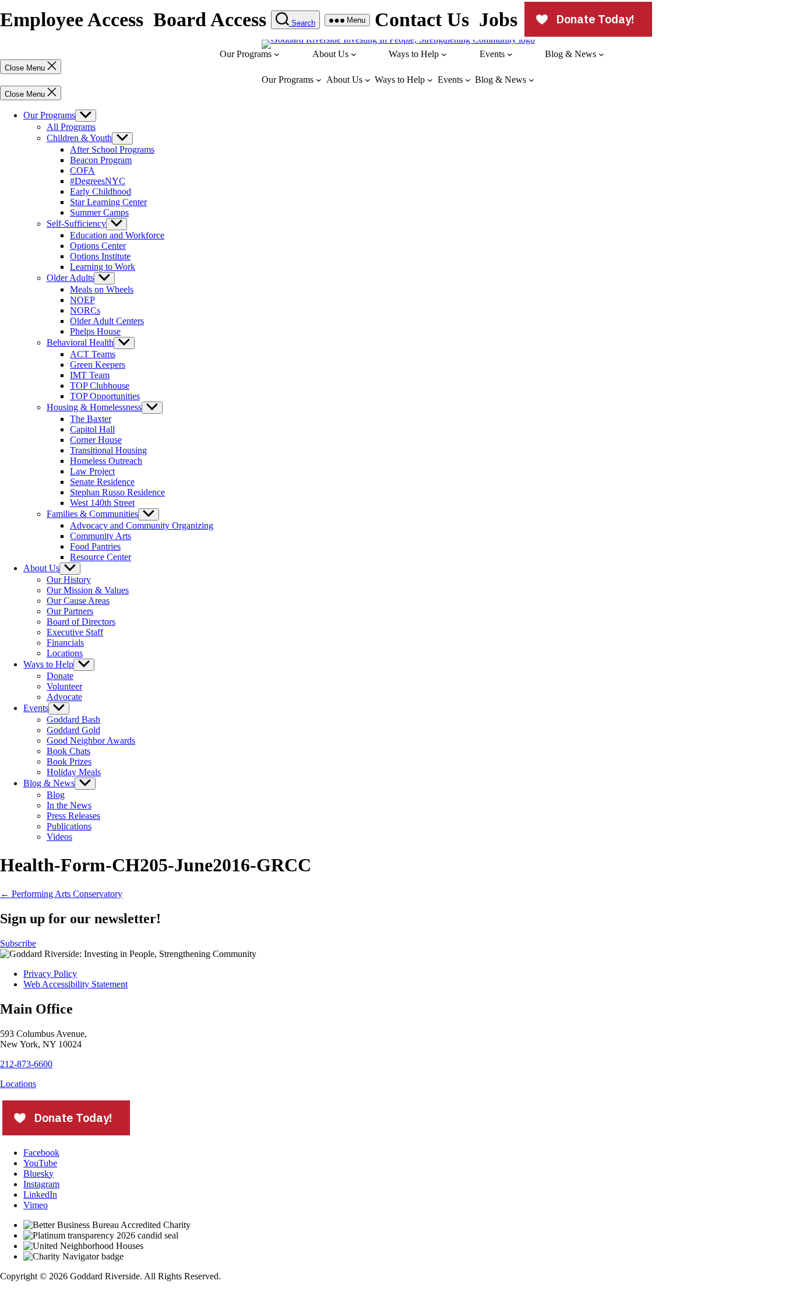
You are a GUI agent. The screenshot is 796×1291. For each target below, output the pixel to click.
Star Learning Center (108, 202)
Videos (59, 837)
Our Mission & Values (88, 590)
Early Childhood (100, 191)
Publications (69, 826)
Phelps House (95, 331)
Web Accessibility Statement (75, 984)
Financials (65, 643)
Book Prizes (69, 761)
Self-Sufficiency (76, 223)
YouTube (40, 1163)
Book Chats (68, 751)
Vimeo (35, 1205)
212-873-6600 (26, 1064)
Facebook (41, 1153)
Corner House (96, 440)
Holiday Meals (74, 772)
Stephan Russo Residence (117, 492)
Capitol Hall (92, 429)
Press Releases (73, 816)
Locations (65, 653)
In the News (69, 805)
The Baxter (90, 419)
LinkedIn (40, 1194)
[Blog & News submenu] (601, 54)
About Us (41, 568)
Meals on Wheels (101, 289)
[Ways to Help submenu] (444, 54)
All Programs (71, 127)
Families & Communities (92, 514)
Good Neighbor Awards (91, 740)
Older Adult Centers (107, 321)
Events (35, 708)
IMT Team (90, 375)
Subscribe (18, 943)
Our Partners (70, 611)
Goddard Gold (73, 730)
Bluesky (38, 1174)
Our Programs (49, 115)
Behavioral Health (80, 342)
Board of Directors (81, 622)
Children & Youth (79, 138)
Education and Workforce (117, 235)
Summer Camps (99, 212)
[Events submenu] (510, 54)
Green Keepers (97, 365)
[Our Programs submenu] (277, 54)
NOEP (82, 300)
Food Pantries (95, 546)
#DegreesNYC (97, 181)
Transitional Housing (108, 450)
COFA (82, 170)
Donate (60, 676)
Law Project (92, 471)
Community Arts (100, 536)
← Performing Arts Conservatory (61, 894)
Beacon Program (101, 160)
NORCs (85, 310)
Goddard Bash (73, 719)
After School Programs (112, 149)
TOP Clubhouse (99, 386)
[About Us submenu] (354, 54)
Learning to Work (102, 267)
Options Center (98, 246)
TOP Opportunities (105, 396)
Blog (56, 795)
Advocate (64, 697)
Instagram (41, 1184)
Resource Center (100, 557)
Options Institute (100, 256)
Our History (69, 580)
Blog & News (49, 783)
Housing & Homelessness (94, 407)
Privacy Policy (50, 974)
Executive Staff (75, 632)
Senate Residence (102, 482)
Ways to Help (48, 664)
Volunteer (64, 686)
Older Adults (70, 278)
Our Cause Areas (78, 601)
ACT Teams (92, 354)
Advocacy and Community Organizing (141, 525)
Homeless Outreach (106, 461)
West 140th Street (102, 503)
